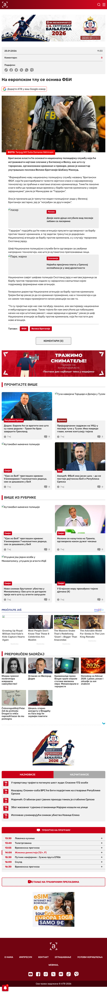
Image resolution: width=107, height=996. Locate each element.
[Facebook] (38, 974)
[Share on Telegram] (16, 70)
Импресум (25, 957)
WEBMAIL (53, 965)
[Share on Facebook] (11, 70)
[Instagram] (46, 974)
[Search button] (98, 5)
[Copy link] (6, 70)
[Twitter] (53, 974)
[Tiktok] (68, 974)
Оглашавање (63, 957)
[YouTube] (30, 974)
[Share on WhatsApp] (26, 70)
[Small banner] (53, 748)
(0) (53, 340)
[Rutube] (61, 974)
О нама (8, 957)
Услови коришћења (90, 957)
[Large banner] (53, 28)
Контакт (43, 957)
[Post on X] (21, 70)
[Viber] (76, 974)
